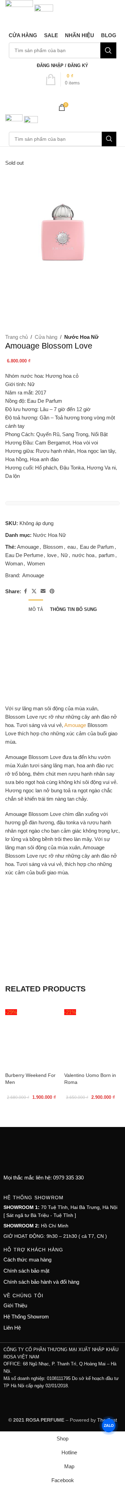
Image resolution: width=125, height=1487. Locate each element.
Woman (14, 563)
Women (36, 563)
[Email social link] (43, 591)
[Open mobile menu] (62, 93)
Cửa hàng (46, 337)
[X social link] (34, 591)
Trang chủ (16, 337)
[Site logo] (19, 13)
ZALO (108, 1425)
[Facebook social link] (25, 591)
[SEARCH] (108, 50)
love (52, 555)
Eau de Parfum (97, 547)
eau (71, 547)
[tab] (35, 608)
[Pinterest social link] (52, 591)
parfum (107, 555)
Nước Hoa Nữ (81, 337)
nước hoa (83, 555)
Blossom (53, 547)
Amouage (28, 547)
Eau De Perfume (24, 555)
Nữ (64, 555)
